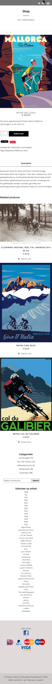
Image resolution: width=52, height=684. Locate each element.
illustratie (26, 560)
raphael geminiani (26, 587)
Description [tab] (26, 163)
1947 (26, 511)
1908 (26, 492)
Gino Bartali (26, 546)
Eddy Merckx (26, 541)
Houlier (26, 554)
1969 (26, 522)
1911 (26, 495)
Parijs (26, 581)
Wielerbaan (24, 469)
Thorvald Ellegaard (26, 592)
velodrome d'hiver (26, 606)
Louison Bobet (26, 565)
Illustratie (15, 147)
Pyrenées (26, 584)
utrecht (26, 597)
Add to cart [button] (26, 259)
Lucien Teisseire (26, 568)
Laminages (26, 147)
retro (25, 150)
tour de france (26, 595)
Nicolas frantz (26, 576)
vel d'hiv (26, 603)
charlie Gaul (26, 533)
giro (26, 549)
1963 (26, 519)
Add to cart (19, 134)
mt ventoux (26, 573)
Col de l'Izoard (26, 535)
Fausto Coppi (26, 543)
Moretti (26, 570)
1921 (26, 497)
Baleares (9, 150)
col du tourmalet (26, 538)
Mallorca (18, 150)
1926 (26, 506)
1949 (26, 514)
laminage (26, 562)
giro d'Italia (26, 552)
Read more (26, 442)
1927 (26, 508)
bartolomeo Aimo (26, 530)
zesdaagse (26, 611)
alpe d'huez (26, 527)
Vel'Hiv (26, 600)
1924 (26, 503)
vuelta (26, 608)
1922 (26, 500)
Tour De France (24, 462)
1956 (26, 516)
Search (36, 480)
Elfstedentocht (24, 465)
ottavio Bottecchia (26, 579)
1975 (26, 524)
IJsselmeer (26, 557)
